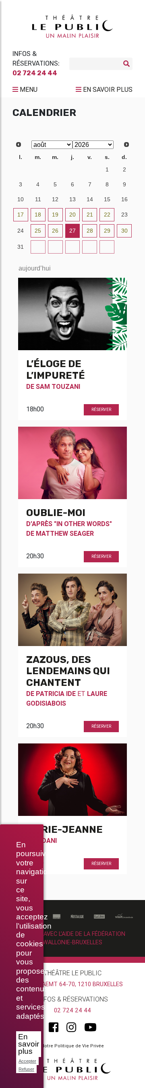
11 (38, 199)
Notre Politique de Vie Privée (72, 1046)
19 (55, 214)
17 (20, 214)
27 (20, 169)
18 (38, 214)
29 (55, 169)
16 (124, 199)
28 (38, 169)
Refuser (26, 1069)
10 (20, 199)
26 (55, 230)
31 (90, 169)
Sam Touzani (58, 386)
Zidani (46, 840)
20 (72, 214)
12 (55, 199)
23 (124, 214)
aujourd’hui (35, 268)
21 (90, 214)
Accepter (27, 1061)
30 (72, 169)
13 (72, 199)
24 (20, 230)
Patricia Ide (56, 694)
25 (38, 230)
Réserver (101, 409)
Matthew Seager (65, 533)
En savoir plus (28, 1043)
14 (90, 199)
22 (107, 214)
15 (107, 199)
